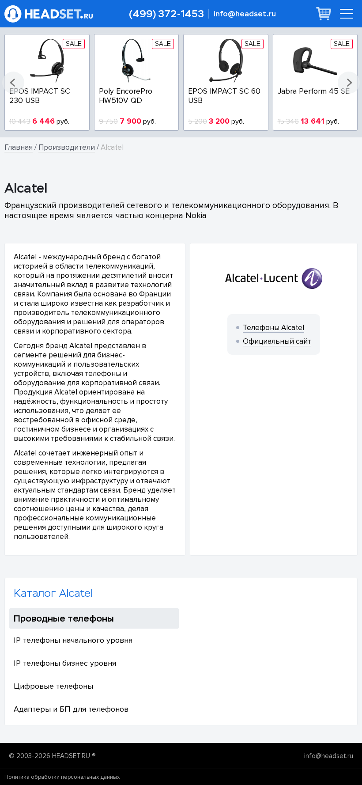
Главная (18, 147)
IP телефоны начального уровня (73, 640)
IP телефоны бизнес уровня (65, 663)
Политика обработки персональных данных (62, 777)
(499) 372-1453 (166, 14)
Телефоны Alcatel (273, 327)
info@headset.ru (245, 14)
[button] (13, 83)
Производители (66, 147)
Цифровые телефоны (53, 686)
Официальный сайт (277, 341)
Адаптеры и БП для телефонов (71, 709)
